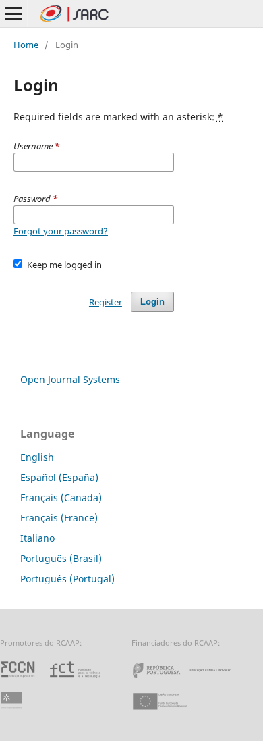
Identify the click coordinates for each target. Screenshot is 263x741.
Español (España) (59, 477)
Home (25, 45)
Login (152, 302)
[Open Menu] (13, 13)
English (37, 457)
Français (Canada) (61, 497)
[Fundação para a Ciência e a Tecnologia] (52, 681)
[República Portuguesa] (193, 681)
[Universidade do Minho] (13, 713)
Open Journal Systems (70, 379)
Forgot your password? (60, 231)
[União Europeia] (171, 713)
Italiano (37, 538)
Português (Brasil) (61, 558)
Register (105, 302)
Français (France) (59, 517)
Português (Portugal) (67, 578)
